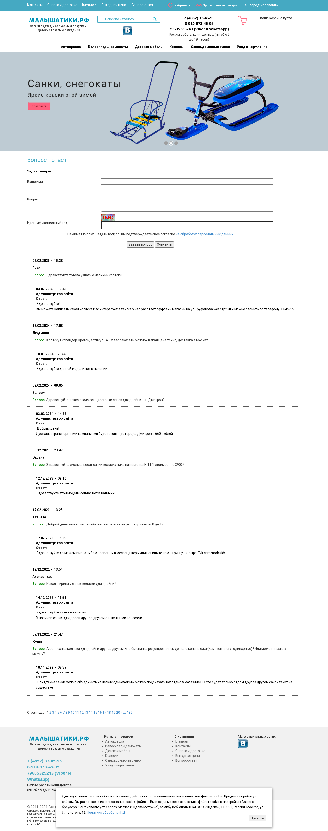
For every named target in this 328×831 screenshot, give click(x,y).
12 (82, 712)
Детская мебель (148, 47)
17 (104, 712)
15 (95, 712)
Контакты (35, 5)
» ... (123, 712)
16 (100, 712)
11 (77, 712)
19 (113, 712)
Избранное (182, 5)
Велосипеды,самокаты (108, 47)
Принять (257, 818)
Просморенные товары (220, 5)
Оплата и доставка (62, 5)
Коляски (177, 47)
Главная (181, 741)
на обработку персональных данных (204, 234)
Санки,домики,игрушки (210, 47)
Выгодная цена (114, 5)
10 (72, 712)
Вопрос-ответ (142, 5)
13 (86, 712)
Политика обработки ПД (106, 812)
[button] (8, 104)
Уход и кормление (252, 47)
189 (130, 712)
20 (118, 712)
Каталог (89, 5)
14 (91, 712)
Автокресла (71, 47)
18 (109, 712)
